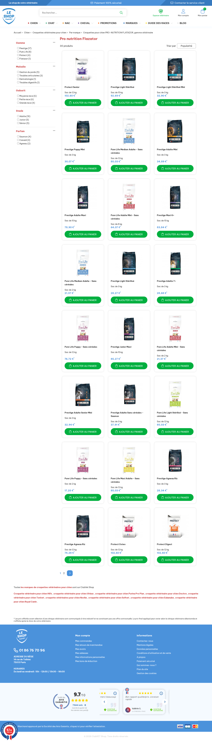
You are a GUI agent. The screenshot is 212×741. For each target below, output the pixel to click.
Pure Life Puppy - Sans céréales (81, 347)
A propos (141, 657)
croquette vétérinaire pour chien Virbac (74, 593)
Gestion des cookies (146, 673)
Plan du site (142, 669)
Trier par (171, 45)
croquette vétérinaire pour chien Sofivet (108, 597)
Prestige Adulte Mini (167, 149)
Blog (183, 23)
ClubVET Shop (99, 736)
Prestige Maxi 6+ (165, 215)
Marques (132, 23)
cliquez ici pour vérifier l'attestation (87, 726)
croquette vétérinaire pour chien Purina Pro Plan (119, 593)
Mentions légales (145, 645)
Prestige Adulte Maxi (75, 215)
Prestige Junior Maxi (121, 347)
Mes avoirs (80, 649)
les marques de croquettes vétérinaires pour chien (46, 587)
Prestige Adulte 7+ (166, 281)
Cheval (85, 23)
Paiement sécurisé (146, 661)
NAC (67, 23)
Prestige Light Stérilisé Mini (171, 87)
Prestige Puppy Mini (75, 149)
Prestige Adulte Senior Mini (78, 412)
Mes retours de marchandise (88, 645)
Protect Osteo (118, 544)
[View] (82, 69)
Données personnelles (147, 649)
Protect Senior (72, 87)
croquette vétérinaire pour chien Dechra (166, 593)
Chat (51, 23)
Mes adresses (81, 653)
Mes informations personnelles (90, 657)
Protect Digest (164, 544)
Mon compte (82, 635)
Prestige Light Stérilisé (122, 87)
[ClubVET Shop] (44, 639)
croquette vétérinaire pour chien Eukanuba (152, 597)
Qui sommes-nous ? (146, 665)
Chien (34, 23)
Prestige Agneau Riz (167, 478)
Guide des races (158, 23)
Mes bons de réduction (86, 661)
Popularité (186, 45)
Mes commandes (83, 641)
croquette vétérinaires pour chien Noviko (66, 597)
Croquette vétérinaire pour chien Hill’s (33, 593)
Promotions (108, 23)
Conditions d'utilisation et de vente (154, 653)
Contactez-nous (145, 641)
